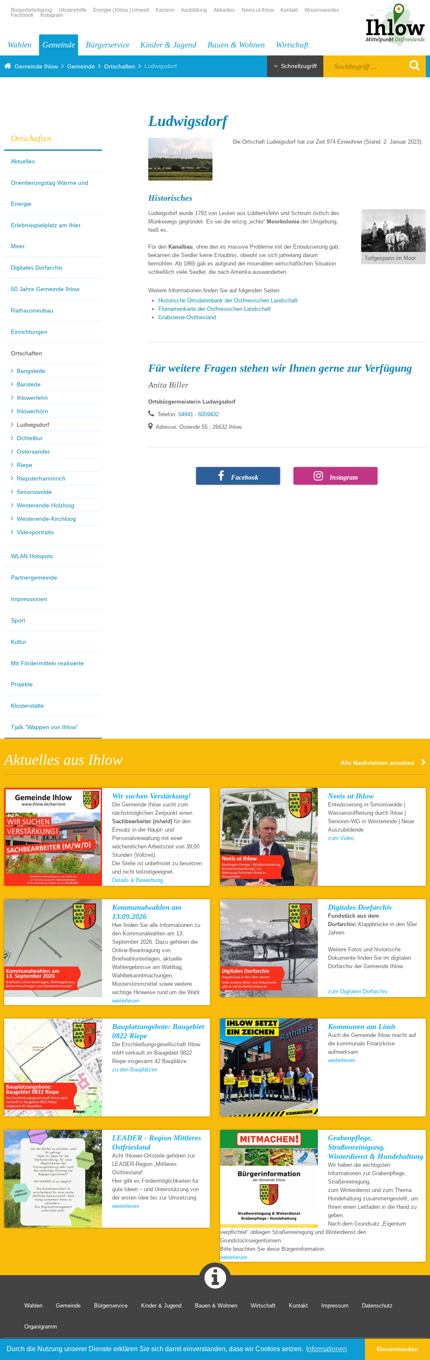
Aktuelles (224, 10)
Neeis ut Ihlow (257, 10)
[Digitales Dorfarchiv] (269, 948)
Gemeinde (58, 44)
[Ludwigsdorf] (180, 159)
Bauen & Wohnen (236, 44)
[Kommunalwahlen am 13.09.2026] (53, 948)
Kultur (18, 641)
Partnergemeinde (34, 577)
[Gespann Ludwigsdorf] (393, 230)
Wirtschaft (292, 44)
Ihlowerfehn (32, 397)
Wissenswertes (321, 10)
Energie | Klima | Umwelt (121, 10)
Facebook (22, 15)
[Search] (409, 65)
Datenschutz (377, 1305)
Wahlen (19, 44)
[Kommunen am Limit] (269, 1067)
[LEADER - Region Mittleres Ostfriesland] (53, 1179)
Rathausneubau (32, 310)
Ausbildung (194, 10)
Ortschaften (119, 66)
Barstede (29, 384)
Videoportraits (35, 532)
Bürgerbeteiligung (31, 10)
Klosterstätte (27, 705)
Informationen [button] (326, 1348)
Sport (18, 620)
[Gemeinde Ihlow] (395, 23)
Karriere (165, 10)
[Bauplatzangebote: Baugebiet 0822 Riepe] (53, 1067)
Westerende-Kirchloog (46, 518)
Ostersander (33, 451)
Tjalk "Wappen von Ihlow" (44, 727)
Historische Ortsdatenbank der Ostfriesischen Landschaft (228, 300)
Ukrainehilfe (73, 10)
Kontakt (289, 10)
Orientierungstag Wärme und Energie (49, 193)
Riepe (24, 465)
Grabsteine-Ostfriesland (188, 317)
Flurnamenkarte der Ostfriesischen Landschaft (215, 309)
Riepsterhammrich (41, 478)
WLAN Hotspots (32, 556)
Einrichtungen (29, 331)
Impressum (335, 1305)
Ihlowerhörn (32, 411)
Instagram (51, 15)
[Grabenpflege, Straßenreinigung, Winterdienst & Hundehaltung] (269, 1179)
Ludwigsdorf (33, 424)
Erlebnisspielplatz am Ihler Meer (46, 235)
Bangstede (31, 371)
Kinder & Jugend (168, 44)
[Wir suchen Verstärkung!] (53, 837)
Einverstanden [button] (397, 1349)
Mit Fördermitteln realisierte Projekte (47, 674)
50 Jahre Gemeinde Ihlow (45, 289)
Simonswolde (34, 491)
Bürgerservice (107, 44)
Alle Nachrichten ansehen (377, 762)
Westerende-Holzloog (45, 505)
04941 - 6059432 (198, 414)
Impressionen (29, 599)
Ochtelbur (30, 438)
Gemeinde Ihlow (36, 66)
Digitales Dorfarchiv (37, 267)
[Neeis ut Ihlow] (269, 837)
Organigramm (40, 1326)
